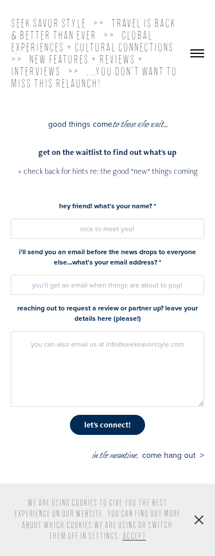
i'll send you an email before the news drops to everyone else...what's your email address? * (107, 257)
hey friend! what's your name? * (107, 206)
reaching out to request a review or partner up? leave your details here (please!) (107, 313)
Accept (134, 536)
